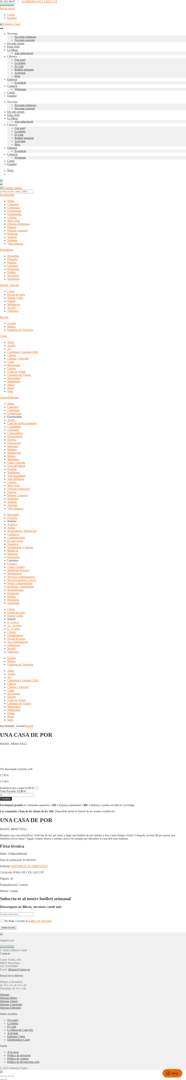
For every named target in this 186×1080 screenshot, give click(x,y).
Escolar (4, 317)
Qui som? (20, 59)
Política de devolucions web (23, 1061)
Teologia (12, 240)
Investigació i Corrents (20, 547)
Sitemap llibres (8, 997)
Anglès (11, 345)
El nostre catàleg (12, 187)
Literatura (12, 265)
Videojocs (13, 310)
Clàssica (12, 563)
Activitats (20, 72)
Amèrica (12, 524)
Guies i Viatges (16, 567)
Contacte (12, 85)
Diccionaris (13, 365)
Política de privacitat (19, 1055)
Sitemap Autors (9, 1001)
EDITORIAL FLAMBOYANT (29, 866)
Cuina (10, 361)
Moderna (12, 553)
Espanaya (12, 544)
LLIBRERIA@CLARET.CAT (40, 1)
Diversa (11, 439)
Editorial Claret (16, 1036)
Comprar (5, 798)
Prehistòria (13, 557)
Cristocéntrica (15, 433)
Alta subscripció (24, 53)
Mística (11, 456)
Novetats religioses (25, 36)
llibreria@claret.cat (19, 969)
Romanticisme (15, 589)
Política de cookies (18, 1058)
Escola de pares (16, 294)
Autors (4, 397)
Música (11, 326)
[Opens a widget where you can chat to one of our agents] (172, 1073)
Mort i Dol (13, 220)
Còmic (11, 291)
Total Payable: (8, 791)
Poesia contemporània (19, 583)
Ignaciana (12, 446)
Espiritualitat (7, 194)
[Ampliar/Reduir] (1, 1076)
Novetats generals (25, 40)
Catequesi (13, 204)
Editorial (12, 79)
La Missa (12, 49)
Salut (10, 391)
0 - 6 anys (13, 622)
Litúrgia (11, 217)
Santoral (12, 237)
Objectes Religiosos (18, 224)
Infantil (11, 301)
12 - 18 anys (14, 625)
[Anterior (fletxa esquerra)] (1, 1079)
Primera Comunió (17, 230)
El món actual (15, 540)
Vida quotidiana (16, 475)
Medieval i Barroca (18, 570)
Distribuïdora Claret (18, 1039)
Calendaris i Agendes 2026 (22, 352)
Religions (12, 233)
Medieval (12, 550)
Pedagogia (13, 269)
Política (11, 272)
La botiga (20, 63)
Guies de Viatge (16, 371)
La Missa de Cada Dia (20, 1029)
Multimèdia (13, 381)
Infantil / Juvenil (9, 285)
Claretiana (13, 429)
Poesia (11, 384)
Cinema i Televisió (18, 358)
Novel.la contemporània (21, 576)
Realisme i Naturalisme (20, 586)
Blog (17, 76)
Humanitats (6, 249)
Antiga (11, 527)
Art (9, 348)
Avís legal (13, 1052)
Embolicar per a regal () (17, 788)
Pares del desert (16, 465)
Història (11, 262)
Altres (3, 336)
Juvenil (11, 307)
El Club (19, 66)
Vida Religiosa (15, 479)
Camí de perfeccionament (22, 423)
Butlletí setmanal (24, 69)
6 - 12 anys (13, 628)
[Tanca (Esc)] (12, 1076)
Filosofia (12, 259)
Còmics (11, 632)
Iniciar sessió (7, 8)
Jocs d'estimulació (17, 641)
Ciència (11, 355)
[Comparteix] (8, 1076)
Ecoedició (20, 82)
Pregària (12, 469)
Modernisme (14, 573)
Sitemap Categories (11, 1004)
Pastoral (11, 227)
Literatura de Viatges (19, 374)
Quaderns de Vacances (20, 329)
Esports (11, 368)
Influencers (13, 304)
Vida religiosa (15, 243)
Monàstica (13, 459)
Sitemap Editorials (10, 1007)
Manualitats (14, 378)
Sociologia (13, 278)
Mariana (12, 449)
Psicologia (13, 275)
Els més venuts (15, 43)
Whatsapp (20, 89)
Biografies (13, 256)
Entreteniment (15, 635)
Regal (10, 388)
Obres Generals (16, 462)
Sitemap (4, 994)
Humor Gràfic (15, 297)
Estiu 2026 (13, 46)
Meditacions (14, 452)
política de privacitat (40, 920)
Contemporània (16, 537)
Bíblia (10, 201)
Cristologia (13, 207)
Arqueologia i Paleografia (22, 531)
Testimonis (13, 472)
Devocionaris (15, 436)
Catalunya (13, 534)
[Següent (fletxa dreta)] (5, 1079)
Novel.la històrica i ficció (21, 580)
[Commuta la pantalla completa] (5, 1076)
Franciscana (14, 443)
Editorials (13, 397)
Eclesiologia (14, 210)
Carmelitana (14, 426)
